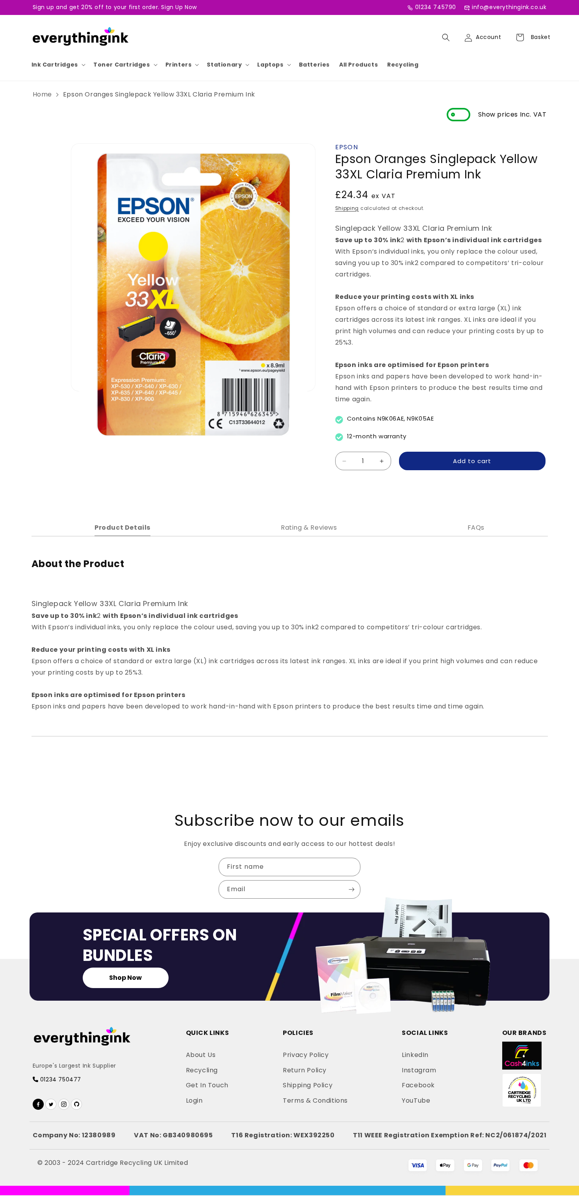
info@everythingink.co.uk (509, 7)
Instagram (419, 1070)
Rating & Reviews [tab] (309, 527)
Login (194, 1100)
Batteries (314, 65)
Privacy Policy (305, 1054)
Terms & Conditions (315, 1100)
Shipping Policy (307, 1085)
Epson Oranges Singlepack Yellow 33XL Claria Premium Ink (159, 94)
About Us (201, 1054)
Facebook (418, 1085)
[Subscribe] (351, 889)
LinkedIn (415, 1054)
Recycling (402, 65)
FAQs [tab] (476, 527)
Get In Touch (207, 1085)
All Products (358, 65)
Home (42, 94)
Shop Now (125, 977)
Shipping (347, 208)
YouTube (416, 1100)
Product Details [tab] (122, 527)
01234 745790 (435, 7)
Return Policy (305, 1070)
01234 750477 (59, 1079)
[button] (58, 64)
